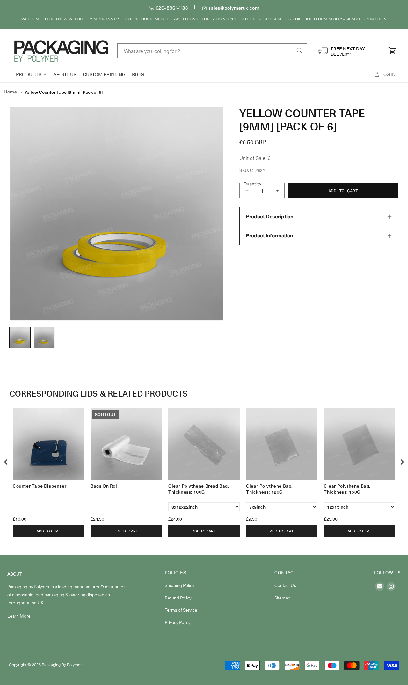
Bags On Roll (105, 486)
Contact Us (285, 585)
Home (10, 92)
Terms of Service (181, 610)
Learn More (19, 616)
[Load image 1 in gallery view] (20, 337)
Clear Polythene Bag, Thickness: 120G (269, 489)
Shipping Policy (179, 585)
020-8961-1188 (172, 8)
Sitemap (282, 597)
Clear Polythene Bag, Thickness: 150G (347, 489)
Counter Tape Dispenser (39, 486)
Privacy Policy (177, 622)
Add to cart (48, 531)
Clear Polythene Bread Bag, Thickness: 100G (198, 489)
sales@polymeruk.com (233, 8)
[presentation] (6, 462)
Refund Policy (178, 597)
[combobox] (212, 51)
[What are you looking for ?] (300, 51)
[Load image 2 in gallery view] (44, 337)
